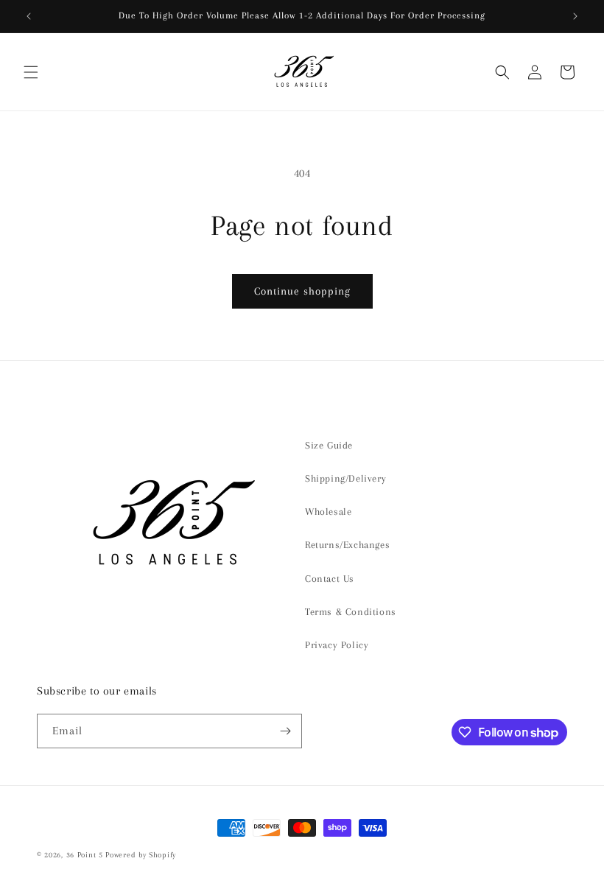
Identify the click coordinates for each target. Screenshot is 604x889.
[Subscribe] (285, 731)
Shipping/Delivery (345, 478)
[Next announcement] (575, 16)
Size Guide (329, 445)
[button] (31, 72)
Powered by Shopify (140, 855)
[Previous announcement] (29, 16)
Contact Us (329, 578)
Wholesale (328, 511)
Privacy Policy (336, 644)
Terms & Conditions (350, 611)
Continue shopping (302, 291)
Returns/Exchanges (347, 544)
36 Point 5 (84, 855)
